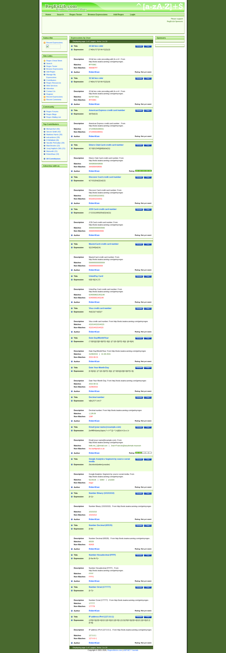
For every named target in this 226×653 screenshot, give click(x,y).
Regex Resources (53, 83)
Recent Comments (53, 100)
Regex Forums (52, 111)
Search (60, 14)
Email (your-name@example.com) (105, 427)
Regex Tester (75, 14)
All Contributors (53, 159)
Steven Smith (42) (53, 132)
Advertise (50, 88)
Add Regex (118, 14)
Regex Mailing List (53, 117)
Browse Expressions (98, 14)
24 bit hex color (96, 46)
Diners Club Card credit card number (106, 145)
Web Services (52, 86)
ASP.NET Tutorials (130, 650)
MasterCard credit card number (104, 244)
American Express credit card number (107, 110)
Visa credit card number (100, 308)
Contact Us (50, 91)
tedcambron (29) (53, 137)
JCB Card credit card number (103, 209)
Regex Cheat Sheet (54, 61)
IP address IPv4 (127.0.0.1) (101, 617)
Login (132, 14)
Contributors (51, 80)
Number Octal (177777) (100, 587)
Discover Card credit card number (105, 177)
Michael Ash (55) (53, 129)
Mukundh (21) (52, 151)
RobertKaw (94, 72)
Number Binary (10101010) (101, 493)
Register (49, 94)
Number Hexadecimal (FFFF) (102, 555)
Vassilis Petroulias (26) (55, 143)
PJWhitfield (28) (52, 140)
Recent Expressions (54, 43)
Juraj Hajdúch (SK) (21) (55, 148)
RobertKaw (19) (52, 154)
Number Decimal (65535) (100, 525)
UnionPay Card (96, 276)
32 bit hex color (96, 78)
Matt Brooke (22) (53, 146)
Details (139, 46)
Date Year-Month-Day (99, 367)
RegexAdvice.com (114, 650)
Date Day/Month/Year (99, 338)
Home (48, 14)
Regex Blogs (51, 114)
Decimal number (96, 397)
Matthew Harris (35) (54, 135)
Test (147, 46)
